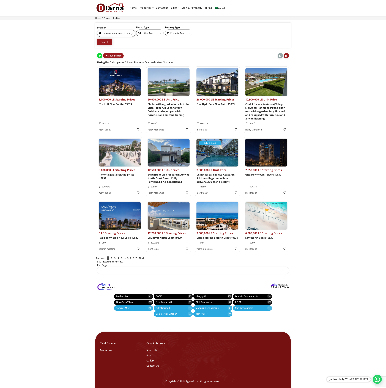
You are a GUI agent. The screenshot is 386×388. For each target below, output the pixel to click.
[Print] (99, 55)
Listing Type (142, 27)
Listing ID (102, 62)
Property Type (172, 27)
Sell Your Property (192, 7)
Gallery (150, 360)
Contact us (162, 7)
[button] (377, 379)
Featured (150, 62)
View (159, 62)
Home (133, 7)
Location (101, 27)
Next (141, 258)
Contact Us (152, 365)
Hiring (208, 7)
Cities (174, 7)
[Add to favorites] (138, 129)
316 (129, 258)
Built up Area (117, 62)
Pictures (138, 62)
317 (135, 258)
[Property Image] (120, 82)
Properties (145, 7)
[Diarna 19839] (110, 7)
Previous (100, 258)
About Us (151, 350)
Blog (148, 355)
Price (129, 62)
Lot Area (169, 62)
